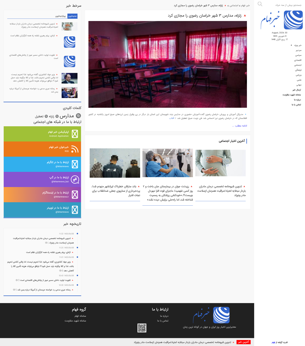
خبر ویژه (297, 45)
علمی (299, 80)
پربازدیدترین (60, 16)
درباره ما (297, 99)
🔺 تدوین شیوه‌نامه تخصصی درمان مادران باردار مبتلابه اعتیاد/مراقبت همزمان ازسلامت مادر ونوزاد (184, 342)
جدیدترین (72, 16)
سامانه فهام (80, 316)
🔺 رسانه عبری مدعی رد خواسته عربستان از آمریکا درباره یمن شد (34, 90)
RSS (59, 149)
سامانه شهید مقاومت (292, 94)
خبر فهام (245, 5)
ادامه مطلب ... (239, 126)
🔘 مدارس (70, 116)
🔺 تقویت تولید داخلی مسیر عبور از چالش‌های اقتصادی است (33, 57)
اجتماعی (297, 65)
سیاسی (298, 55)
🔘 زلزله (54, 116)
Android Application (58, 134)
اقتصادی (297, 60)
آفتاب (171, 118)
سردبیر (298, 50)
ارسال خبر (297, 89)
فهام (273, 342)
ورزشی (298, 75)
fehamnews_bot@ (59, 179)
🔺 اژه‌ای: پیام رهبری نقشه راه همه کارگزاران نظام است (34, 35)
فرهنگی (298, 70)
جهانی (298, 85)
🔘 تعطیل (41, 116)
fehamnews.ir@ (56, 195)
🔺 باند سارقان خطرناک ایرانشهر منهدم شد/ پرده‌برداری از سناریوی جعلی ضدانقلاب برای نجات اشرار (116, 190)
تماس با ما (296, 104)
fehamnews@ (58, 164)
